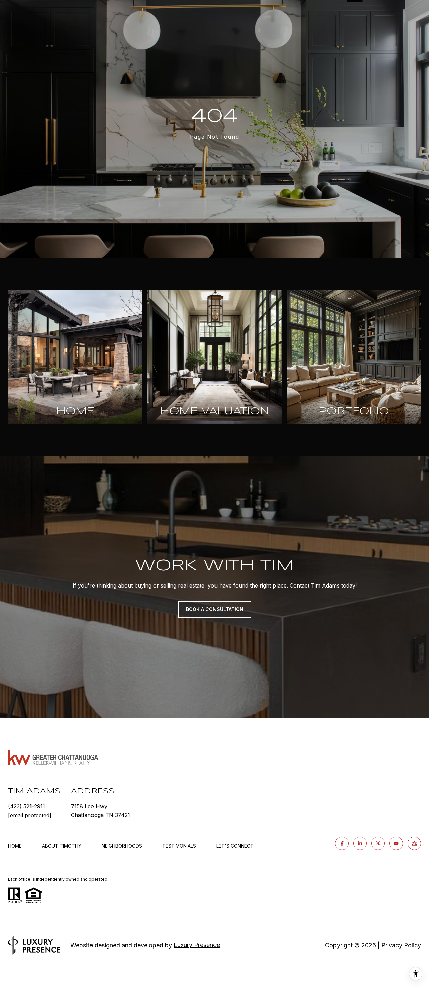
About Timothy (61, 846)
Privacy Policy (401, 945)
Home (15, 846)
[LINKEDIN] (360, 843)
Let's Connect (235, 846)
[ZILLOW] (414, 843)
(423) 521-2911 (26, 806)
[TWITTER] (378, 843)
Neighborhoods (122, 846)
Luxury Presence (197, 944)
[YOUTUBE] (396, 843)
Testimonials (179, 846)
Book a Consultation (214, 609)
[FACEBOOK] (342, 843)
